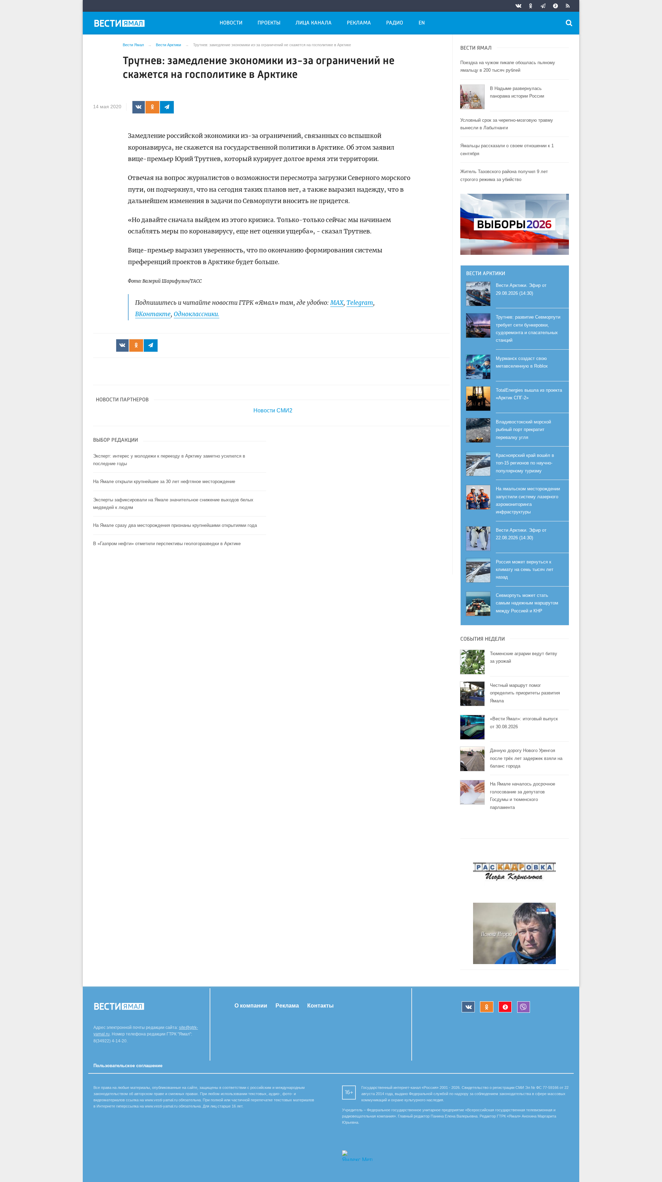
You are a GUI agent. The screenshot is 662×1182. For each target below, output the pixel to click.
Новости (231, 23)
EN (422, 23)
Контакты (320, 1006)
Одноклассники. (196, 314)
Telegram (360, 303)
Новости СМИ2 (272, 410)
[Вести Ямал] (120, 24)
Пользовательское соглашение (127, 1065)
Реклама (359, 23)
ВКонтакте (153, 314)
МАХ (336, 303)
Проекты (269, 23)
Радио (394, 23)
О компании (250, 1006)
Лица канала (313, 23)
